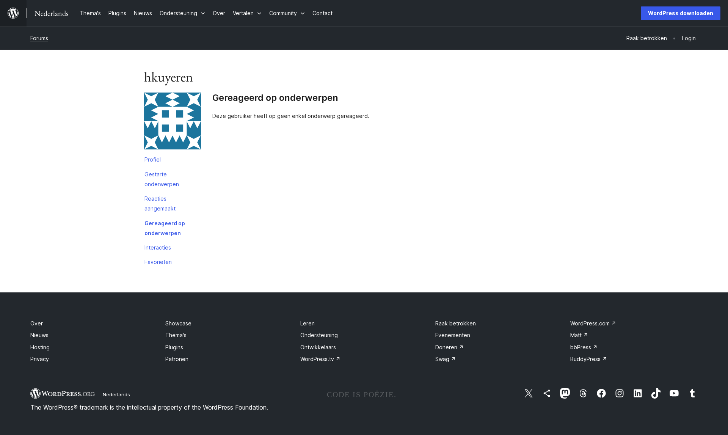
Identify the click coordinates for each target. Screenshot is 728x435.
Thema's (176, 335)
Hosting (40, 347)
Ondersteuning (319, 335)
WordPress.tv (320, 359)
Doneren (449, 347)
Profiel (152, 159)
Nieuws (39, 335)
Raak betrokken (455, 323)
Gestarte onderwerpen (161, 179)
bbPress (584, 347)
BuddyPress (588, 359)
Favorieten (158, 262)
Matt (579, 335)
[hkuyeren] (172, 122)
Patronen (176, 359)
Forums (39, 38)
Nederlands (116, 394)
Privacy (39, 359)
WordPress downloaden (680, 13)
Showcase (178, 323)
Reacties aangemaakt (160, 203)
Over (36, 323)
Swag (445, 359)
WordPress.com (593, 323)
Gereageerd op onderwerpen (164, 228)
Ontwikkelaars (318, 347)
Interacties (157, 247)
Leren (307, 323)
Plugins (174, 347)
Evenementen (452, 335)
